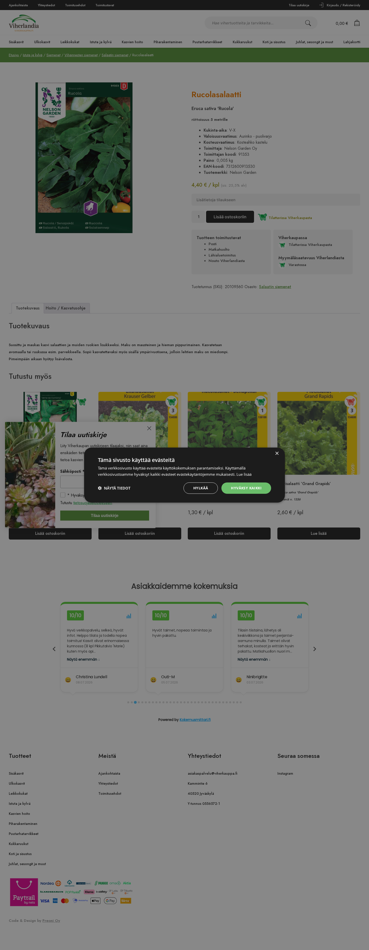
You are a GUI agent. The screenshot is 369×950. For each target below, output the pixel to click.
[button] (114, 488)
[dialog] (184, 475)
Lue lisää (244, 474)
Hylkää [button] (200, 488)
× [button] (277, 453)
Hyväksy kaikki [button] (246, 488)
